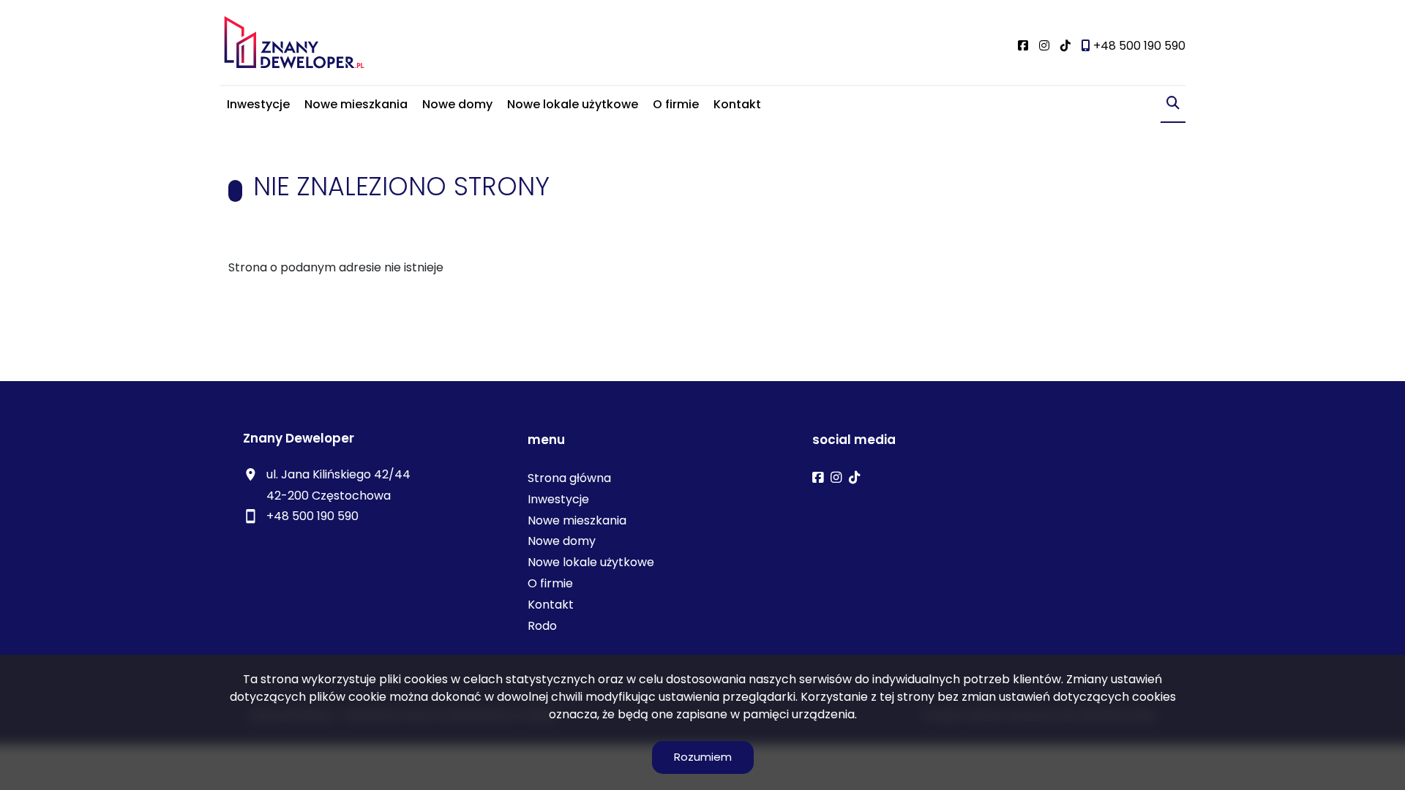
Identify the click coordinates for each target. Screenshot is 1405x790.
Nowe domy (457, 104)
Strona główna (569, 478)
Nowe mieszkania (356, 104)
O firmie (676, 104)
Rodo (542, 625)
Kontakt (737, 104)
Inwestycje (258, 104)
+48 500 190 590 (312, 516)
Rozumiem (703, 756)
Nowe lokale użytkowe (572, 104)
